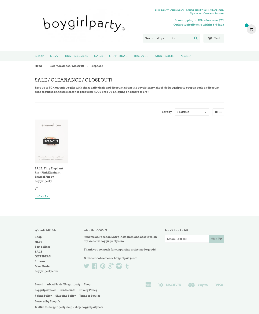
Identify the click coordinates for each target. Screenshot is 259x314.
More (185, 56)
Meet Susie (164, 56)
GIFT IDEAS (118, 56)
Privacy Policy (88, 290)
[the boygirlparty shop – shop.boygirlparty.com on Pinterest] (103, 267)
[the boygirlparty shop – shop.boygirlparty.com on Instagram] (119, 267)
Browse (141, 56)
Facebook (105, 236)
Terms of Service (89, 295)
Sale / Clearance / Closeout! (67, 66)
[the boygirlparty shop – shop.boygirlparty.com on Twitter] (86, 267)
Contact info (67, 290)
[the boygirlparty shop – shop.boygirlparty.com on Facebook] (94, 267)
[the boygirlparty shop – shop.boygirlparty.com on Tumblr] (127, 267)
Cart (217, 38)
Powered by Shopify (47, 301)
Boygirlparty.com (46, 271)
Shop (39, 56)
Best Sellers (76, 56)
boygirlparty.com (112, 240)
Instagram (126, 236)
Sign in (194, 13)
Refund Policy (43, 295)
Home (38, 66)
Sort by (167, 111)
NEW (54, 56)
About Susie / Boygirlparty (63, 284)
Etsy (116, 236)
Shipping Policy (65, 295)
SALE (98, 56)
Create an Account (213, 13)
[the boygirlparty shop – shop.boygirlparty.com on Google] (111, 267)
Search (39, 284)
